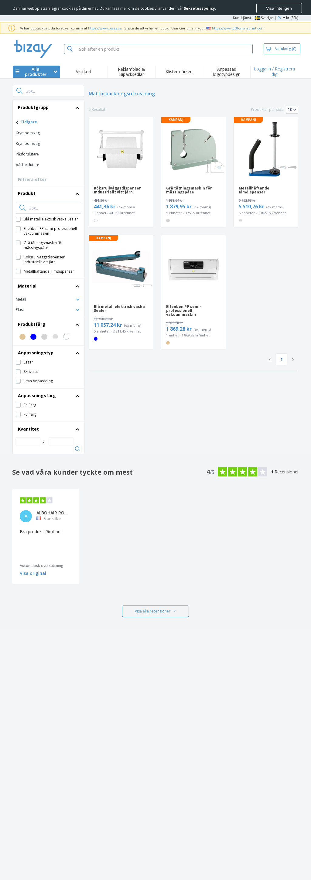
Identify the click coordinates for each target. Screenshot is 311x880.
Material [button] (27, 286)
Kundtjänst (242, 17)
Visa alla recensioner (152, 611)
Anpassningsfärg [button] (37, 395)
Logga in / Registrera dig (274, 71)
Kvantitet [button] (28, 429)
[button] (48, 299)
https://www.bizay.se (105, 28)
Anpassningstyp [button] (35, 353)
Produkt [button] (27, 193)
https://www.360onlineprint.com (238, 28)
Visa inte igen (279, 8)
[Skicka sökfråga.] (19, 91)
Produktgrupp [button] (33, 107)
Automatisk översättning (41, 565)
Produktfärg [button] (31, 324)
